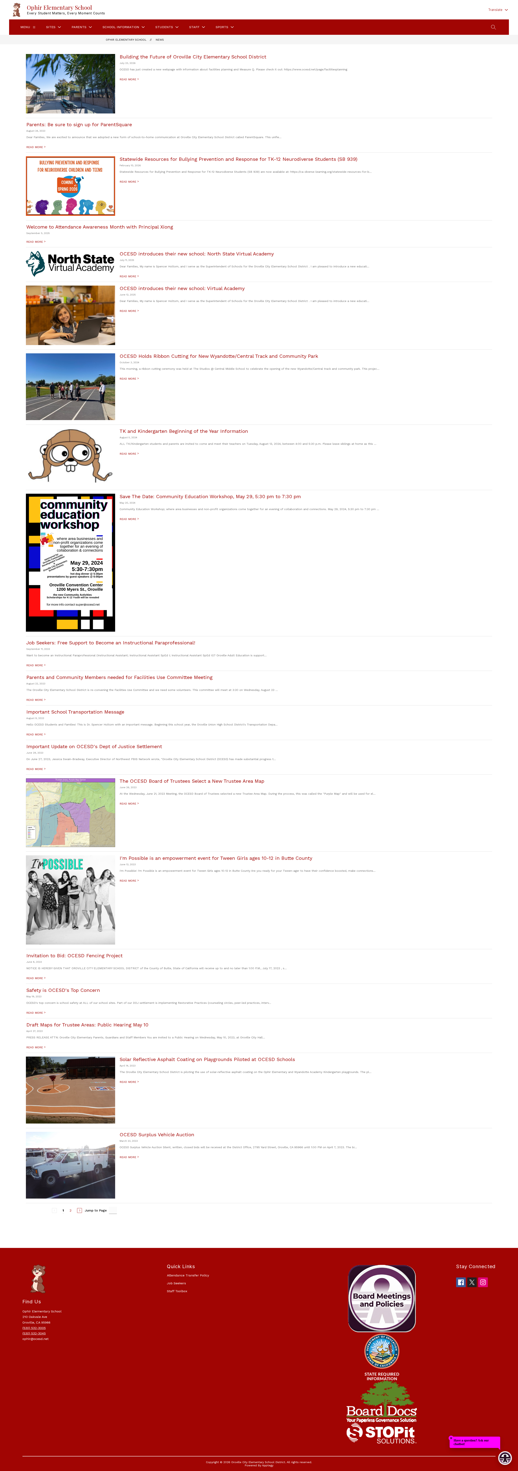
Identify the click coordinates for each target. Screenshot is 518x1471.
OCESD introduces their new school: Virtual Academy (182, 288)
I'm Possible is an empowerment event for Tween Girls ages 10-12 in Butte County (216, 858)
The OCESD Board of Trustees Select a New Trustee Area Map (192, 781)
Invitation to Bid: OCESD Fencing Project (74, 955)
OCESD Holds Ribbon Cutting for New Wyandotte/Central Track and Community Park (219, 356)
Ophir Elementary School (126, 39)
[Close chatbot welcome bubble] (451, 1438)
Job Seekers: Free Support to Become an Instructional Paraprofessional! (110, 643)
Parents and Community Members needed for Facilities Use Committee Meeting (119, 677)
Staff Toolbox (177, 1291)
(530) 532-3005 (34, 1328)
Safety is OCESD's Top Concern (63, 990)
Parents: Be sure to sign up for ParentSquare (79, 124)
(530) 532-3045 (34, 1333)
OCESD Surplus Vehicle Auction (157, 1134)
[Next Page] (79, 1210)
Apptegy (267, 1465)
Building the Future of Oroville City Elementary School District (193, 57)
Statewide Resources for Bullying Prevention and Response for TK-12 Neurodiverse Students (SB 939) (238, 159)
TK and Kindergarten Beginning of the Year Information (184, 431)
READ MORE (129, 79)
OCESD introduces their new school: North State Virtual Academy (197, 254)
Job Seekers (176, 1283)
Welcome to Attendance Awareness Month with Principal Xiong (99, 227)
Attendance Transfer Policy (188, 1275)
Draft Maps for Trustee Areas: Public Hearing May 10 (87, 1025)
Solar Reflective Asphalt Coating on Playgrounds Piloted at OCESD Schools (207, 1059)
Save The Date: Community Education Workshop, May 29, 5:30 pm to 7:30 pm (210, 496)
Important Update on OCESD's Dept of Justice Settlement (94, 746)
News (160, 39)
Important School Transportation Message (75, 712)
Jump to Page (96, 1210)
